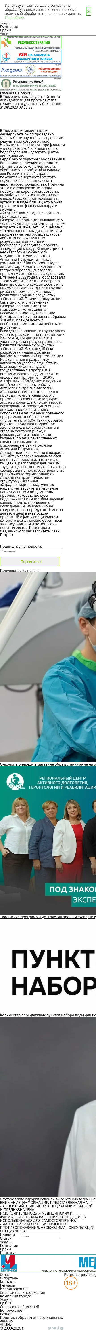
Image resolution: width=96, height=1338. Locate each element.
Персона (7, 1252)
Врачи (5, 29)
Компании (9, 26)
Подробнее (14, 17)
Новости (25, 93)
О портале (9, 1278)
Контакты (8, 1281)
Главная (7, 93)
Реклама (7, 1285)
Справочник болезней (19, 1306)
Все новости (15, 540)
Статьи (6, 1238)
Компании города (15, 1296)
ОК (89, 11)
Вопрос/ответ (12, 1310)
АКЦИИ (6, 1324)
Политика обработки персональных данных (31, 1319)
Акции (5, 33)
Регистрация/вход (80, 1274)
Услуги (6, 1241)
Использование (13, 1288)
